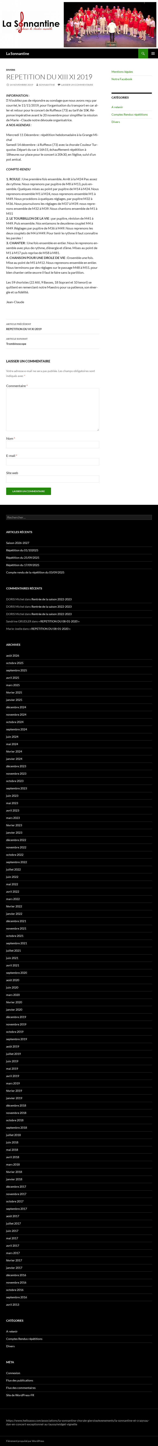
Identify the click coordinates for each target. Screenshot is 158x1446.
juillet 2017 (13, 1223)
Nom (10, 438)
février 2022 (14, 906)
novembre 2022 (16, 847)
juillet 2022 (13, 869)
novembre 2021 (16, 928)
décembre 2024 (16, 707)
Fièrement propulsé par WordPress (25, 1441)
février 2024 (14, 751)
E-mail (11, 455)
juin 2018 (12, 1142)
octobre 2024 (14, 722)
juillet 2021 (13, 950)
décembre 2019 (16, 1017)
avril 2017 (12, 1245)
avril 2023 (12, 810)
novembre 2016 (16, 1282)
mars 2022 (13, 899)
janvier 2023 (14, 832)
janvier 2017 (14, 1267)
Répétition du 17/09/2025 (22, 565)
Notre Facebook (122, 79)
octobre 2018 (14, 1120)
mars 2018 (13, 1164)
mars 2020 (13, 995)
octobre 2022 (14, 854)
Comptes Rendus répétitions (130, 114)
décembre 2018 (16, 1105)
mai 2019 (12, 1068)
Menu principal (153, 53)
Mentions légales (122, 71)
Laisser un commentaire (77, 84)
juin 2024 (12, 736)
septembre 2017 (16, 1208)
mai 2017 (12, 1238)
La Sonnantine (17, 53)
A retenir (117, 107)
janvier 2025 (14, 699)
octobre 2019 (14, 1031)
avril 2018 (12, 1157)
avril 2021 (12, 965)
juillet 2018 (13, 1135)
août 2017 (12, 1216)
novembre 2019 (16, 1024)
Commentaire (17, 386)
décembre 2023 (16, 766)
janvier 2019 (14, 1098)
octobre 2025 (14, 663)
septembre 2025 (16, 670)
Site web (12, 473)
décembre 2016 (16, 1275)
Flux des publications (19, 1380)
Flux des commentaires (21, 1387)
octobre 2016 (14, 1290)
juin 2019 (12, 1061)
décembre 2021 (16, 921)
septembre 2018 (16, 1127)
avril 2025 (12, 677)
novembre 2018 (16, 1113)
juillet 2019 (13, 1054)
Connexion (13, 1373)
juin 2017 (12, 1231)
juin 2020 (12, 987)
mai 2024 (12, 744)
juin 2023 (12, 795)
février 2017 (14, 1260)
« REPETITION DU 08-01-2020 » (58, 621)
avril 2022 (12, 891)
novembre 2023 (16, 773)
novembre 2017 (16, 1194)
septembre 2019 (16, 1039)
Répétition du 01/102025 (22, 550)
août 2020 (12, 980)
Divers (10, 69)
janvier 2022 (14, 913)
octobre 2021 (14, 936)
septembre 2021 (16, 943)
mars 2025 (13, 685)
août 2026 (12, 655)
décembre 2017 (16, 1186)
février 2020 (14, 1002)
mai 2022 (12, 884)
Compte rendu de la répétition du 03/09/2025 (35, 572)
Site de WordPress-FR (20, 1395)
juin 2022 (12, 876)
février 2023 (14, 825)
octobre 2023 (14, 781)
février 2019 (14, 1090)
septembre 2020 (16, 972)
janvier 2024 (14, 758)
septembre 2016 (16, 1297)
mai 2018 (12, 1149)
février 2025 (14, 692)
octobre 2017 (14, 1201)
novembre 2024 (16, 714)
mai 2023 (12, 803)
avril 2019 (12, 1076)
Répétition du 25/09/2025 (22, 557)
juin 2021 (12, 958)
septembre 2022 (16, 862)
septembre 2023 (16, 788)
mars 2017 (13, 1253)
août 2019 (12, 1046)
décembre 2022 (16, 840)
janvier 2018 (14, 1179)
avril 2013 (12, 1304)
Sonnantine (47, 84)
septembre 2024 (16, 729)
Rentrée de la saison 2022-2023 (51, 599)
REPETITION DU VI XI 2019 (24, 326)
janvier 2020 (14, 1009)
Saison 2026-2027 (17, 543)
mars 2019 (13, 1083)
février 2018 (14, 1172)
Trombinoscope (17, 341)
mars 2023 (13, 817)
